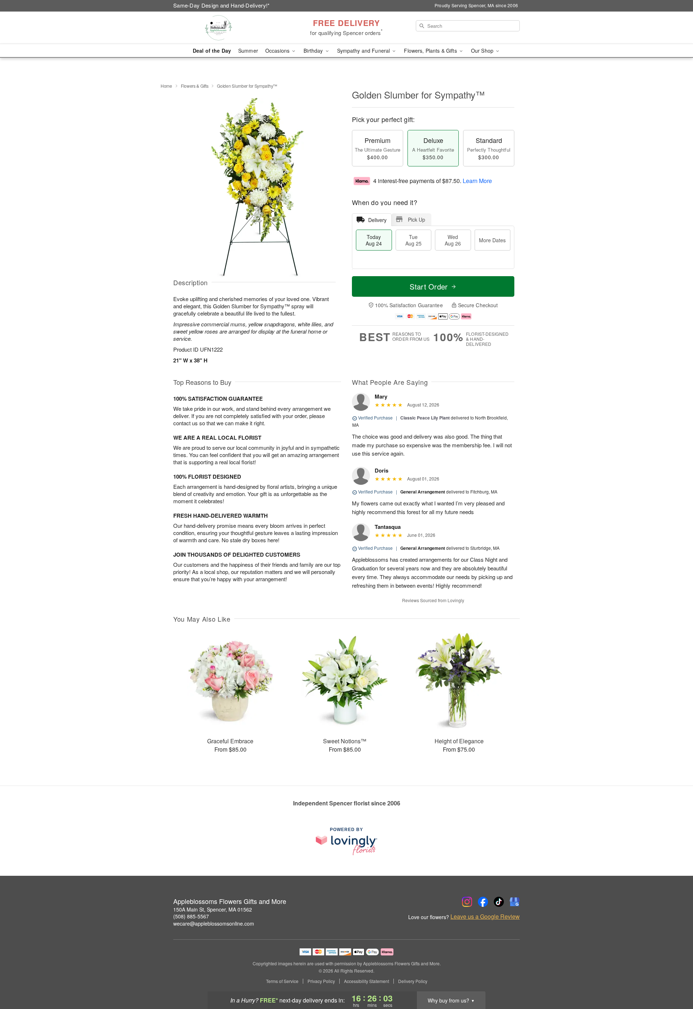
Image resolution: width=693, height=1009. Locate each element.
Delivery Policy (412, 981)
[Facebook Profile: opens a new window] (483, 902)
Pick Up (416, 219)
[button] (674, 978)
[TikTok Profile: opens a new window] (499, 902)
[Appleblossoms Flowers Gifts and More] (225, 28)
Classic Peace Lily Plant (425, 417)
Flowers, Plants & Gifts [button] (431, 50)
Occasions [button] (278, 50)
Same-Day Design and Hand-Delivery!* (221, 5)
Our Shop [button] (483, 50)
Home (166, 86)
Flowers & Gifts (195, 86)
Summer (248, 50)
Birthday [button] (314, 50)
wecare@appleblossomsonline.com (213, 923)
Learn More (477, 181)
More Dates (492, 240)
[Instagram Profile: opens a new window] (467, 902)
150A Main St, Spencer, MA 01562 (212, 909)
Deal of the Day (212, 50)
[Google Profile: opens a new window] (515, 902)
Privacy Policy (321, 981)
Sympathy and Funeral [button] (364, 50)
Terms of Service (282, 981)
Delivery (377, 219)
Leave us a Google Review (485, 917)
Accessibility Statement (366, 981)
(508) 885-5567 (191, 916)
